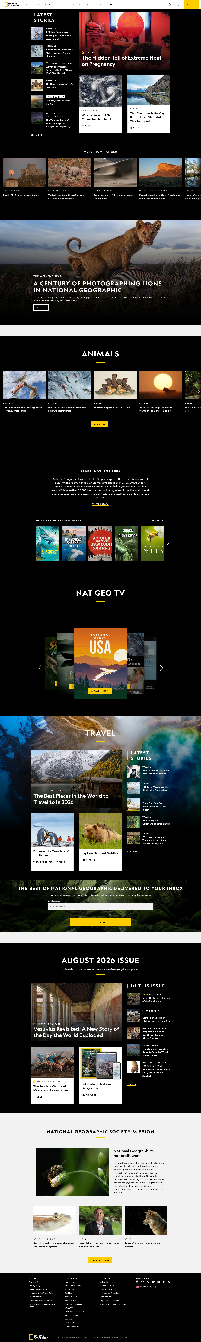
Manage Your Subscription (110, 1293)
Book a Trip (69, 1289)
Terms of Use (34, 1282)
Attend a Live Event (73, 1286)
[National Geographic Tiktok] (164, 1281)
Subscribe (68, 969)
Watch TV (69, 1308)
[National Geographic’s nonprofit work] (101, 1172)
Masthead (69, 1319)
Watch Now (100, 504)
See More (36, 135)
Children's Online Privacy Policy (41, 1293)
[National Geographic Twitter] (147, 1281)
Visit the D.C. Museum (73, 1304)
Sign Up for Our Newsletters (111, 1300)
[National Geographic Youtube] (153, 1281)
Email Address (54, 900)
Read (88, 126)
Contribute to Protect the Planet (113, 1304)
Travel (61, 4)
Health (72, 4)
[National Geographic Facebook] (142, 1281)
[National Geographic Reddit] (169, 1281)
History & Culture (45, 4)
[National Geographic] (12, 4)
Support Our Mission (73, 1315)
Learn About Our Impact (74, 1312)
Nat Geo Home (71, 1282)
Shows (103, 4)
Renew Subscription (108, 1289)
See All (131, 1084)
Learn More (89, 1095)
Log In (178, 4)
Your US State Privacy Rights (40, 1289)
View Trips (88, 860)
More (112, 4)
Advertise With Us (72, 1326)
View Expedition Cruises (49, 862)
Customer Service (107, 1286)
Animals (29, 4)
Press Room (69, 1323)
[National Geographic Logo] (38, 1338)
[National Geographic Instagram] (137, 1281)
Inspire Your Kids (71, 1297)
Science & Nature (87, 4)
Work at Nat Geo (107, 1297)
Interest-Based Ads (36, 1297)
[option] (24, 179)
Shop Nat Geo (70, 1300)
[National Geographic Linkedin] (158, 1281)
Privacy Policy (34, 1286)
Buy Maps (68, 1293)
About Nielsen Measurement (40, 1300)
